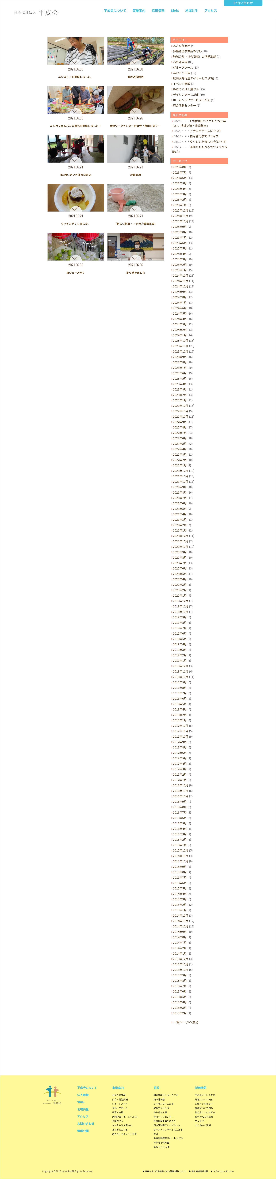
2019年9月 (180, 617)
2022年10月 (180, 416)
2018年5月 (180, 704)
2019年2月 (180, 655)
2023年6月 (180, 373)
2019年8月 (180, 622)
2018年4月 (180, 709)
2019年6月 (180, 633)
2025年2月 (180, 264)
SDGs (175, 10)
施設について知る (204, 1108)
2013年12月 (180, 959)
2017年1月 (180, 780)
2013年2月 (180, 1013)
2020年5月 (180, 574)
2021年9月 (180, 487)
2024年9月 (180, 292)
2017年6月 (180, 753)
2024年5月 (180, 313)
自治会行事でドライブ (204, 136)
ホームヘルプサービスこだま (191, 100)
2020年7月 (180, 563)
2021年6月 (180, 503)
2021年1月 (180, 530)
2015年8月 (180, 872)
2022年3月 (180, 454)
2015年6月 (180, 883)
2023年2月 (180, 395)
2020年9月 (180, 552)
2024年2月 (180, 329)
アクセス (210, 10)
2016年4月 (180, 828)
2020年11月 (180, 541)
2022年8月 (180, 427)
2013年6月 (180, 991)
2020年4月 (180, 579)
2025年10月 (180, 221)
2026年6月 (180, 178)
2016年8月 (180, 807)
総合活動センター (184, 105)
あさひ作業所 (181, 46)
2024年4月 (180, 319)
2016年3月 (180, 834)
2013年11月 (180, 964)
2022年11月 (180, 411)
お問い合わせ (243, 2)
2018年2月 (180, 715)
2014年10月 (180, 926)
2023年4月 (180, 384)
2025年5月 (180, 248)
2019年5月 (180, 639)
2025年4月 (180, 254)
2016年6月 (180, 818)
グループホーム (183, 67)
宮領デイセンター (162, 1108)
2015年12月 (180, 850)
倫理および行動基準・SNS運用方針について (165, 1171)
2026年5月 (180, 183)
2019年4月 (180, 644)
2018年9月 (180, 682)
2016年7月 (180, 812)
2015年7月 (180, 877)
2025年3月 (180, 259)
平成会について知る (205, 1095)
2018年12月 (180, 666)
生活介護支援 (119, 1095)
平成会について (115, 10)
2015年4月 (180, 894)
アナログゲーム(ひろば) (205, 131)
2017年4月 (180, 763)
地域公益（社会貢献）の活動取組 (194, 56)
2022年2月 (180, 460)
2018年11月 (180, 671)
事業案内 (139, 10)
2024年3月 (180, 324)
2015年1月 (180, 910)
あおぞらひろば (161, 1146)
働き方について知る (205, 1112)
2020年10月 (180, 546)
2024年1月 (180, 335)
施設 (156, 1088)
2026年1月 (180, 205)
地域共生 (191, 10)
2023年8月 (180, 362)
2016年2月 (180, 839)
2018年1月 (180, 720)
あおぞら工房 (181, 73)
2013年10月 (180, 969)
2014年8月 (180, 937)
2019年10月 (180, 612)
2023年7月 (180, 367)
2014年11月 (180, 921)
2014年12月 (180, 915)
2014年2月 (180, 948)
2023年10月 (180, 351)
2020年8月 (180, 557)
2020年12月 (180, 536)
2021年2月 (180, 525)
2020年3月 (180, 584)
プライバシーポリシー (223, 1171)
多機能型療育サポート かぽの (168, 1138)
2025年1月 (180, 270)
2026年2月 (180, 199)
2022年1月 (180, 465)
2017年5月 (180, 758)
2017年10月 (180, 736)
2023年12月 (180, 340)
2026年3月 (180, 194)
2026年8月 (180, 167)
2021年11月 (180, 476)
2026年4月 (180, 188)
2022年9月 (180, 422)
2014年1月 (180, 953)
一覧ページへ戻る (186, 1022)
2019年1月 (180, 660)
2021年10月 (180, 481)
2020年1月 (180, 595)
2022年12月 (180, 405)
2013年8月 (180, 980)
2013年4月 (180, 1002)
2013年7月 (180, 986)
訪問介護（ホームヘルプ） (125, 1116)
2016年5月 (180, 823)
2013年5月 (180, 997)
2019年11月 (180, 606)
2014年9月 (180, 932)
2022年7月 (180, 433)
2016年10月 (180, 796)
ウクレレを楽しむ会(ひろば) (208, 141)
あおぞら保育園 (161, 1142)
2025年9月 (180, 226)
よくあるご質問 (203, 1125)
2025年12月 (180, 210)
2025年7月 (180, 237)
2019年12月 (180, 601)
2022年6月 (180, 438)
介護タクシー (119, 1121)
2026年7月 (180, 172)
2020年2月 (180, 590)
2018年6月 (180, 698)
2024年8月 (180, 297)
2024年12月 (180, 275)
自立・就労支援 (120, 1099)
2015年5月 (180, 888)
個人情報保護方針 (200, 1171)
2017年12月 (180, 725)
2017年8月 (180, 747)
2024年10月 (180, 286)
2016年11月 (180, 790)
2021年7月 (180, 498)
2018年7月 (180, 693)
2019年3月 (180, 649)
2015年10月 (180, 861)
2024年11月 (180, 281)
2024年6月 (180, 308)
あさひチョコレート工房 (124, 1133)
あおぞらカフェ (120, 1129)
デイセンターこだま (186, 94)
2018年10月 (180, 677)
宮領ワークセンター (163, 1116)
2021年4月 (180, 514)
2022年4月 (180, 449)
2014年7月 (180, 942)
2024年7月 (180, 302)
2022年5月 (180, 443)
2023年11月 (180, 346)
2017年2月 (180, 774)
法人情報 (83, 1095)
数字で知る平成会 (204, 1116)
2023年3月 (180, 389)
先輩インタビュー (204, 1103)
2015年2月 (180, 904)
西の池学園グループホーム (166, 1125)
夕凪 (155, 1133)
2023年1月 (180, 400)
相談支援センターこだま (165, 1095)
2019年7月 (180, 628)
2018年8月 (180, 687)
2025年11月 (180, 216)
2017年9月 (180, 742)
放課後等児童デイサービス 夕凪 (193, 78)
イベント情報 (181, 84)
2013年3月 (180, 1007)
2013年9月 (180, 975)
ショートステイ (120, 1103)
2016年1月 (180, 845)
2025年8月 (180, 232)
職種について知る (204, 1099)
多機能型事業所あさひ (187, 51)
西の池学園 (180, 62)
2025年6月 (180, 243)
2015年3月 (180, 899)
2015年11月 (180, 856)
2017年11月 (180, 731)
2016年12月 (180, 785)
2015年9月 (180, 866)
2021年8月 (180, 492)
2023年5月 (180, 378)
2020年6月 (180, 568)
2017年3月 (180, 769)
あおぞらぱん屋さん (186, 89)
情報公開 (83, 1131)
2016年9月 (180, 801)
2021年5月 (180, 508)
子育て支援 (117, 1112)
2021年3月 (180, 519)
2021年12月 (180, 471)
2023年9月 (180, 357)
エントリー (200, 1121)
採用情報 (158, 10)
